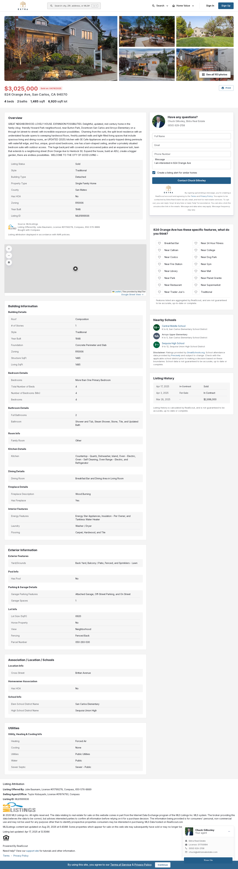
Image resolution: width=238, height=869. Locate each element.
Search (160, 5)
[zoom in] (9, 249)
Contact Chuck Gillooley (192, 180)
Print (228, 88)
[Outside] (61, 48)
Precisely (175, 355)
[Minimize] (229, 831)
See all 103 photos (216, 74)
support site (32, 850)
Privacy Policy (206, 196)
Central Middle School (174, 326)
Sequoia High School (173, 343)
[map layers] (9, 262)
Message (160, 159)
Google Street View (131, 294)
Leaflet (117, 291)
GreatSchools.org (196, 352)
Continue (163, 864)
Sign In (210, 5)
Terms (193, 196)
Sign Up (225, 5)
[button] (75, 268)
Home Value (183, 5)
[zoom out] (9, 255)
